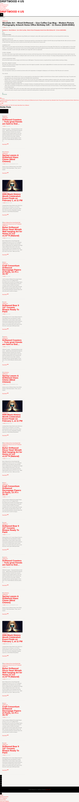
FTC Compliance (3, 6)
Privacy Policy (3, 7)
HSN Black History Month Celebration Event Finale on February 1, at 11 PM (12, 197)
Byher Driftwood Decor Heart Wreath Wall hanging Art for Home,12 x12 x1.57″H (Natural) (12, 231)
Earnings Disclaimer (4, 4)
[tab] (1, 776)
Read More (5, 144)
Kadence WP (48, 789)
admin (4, 27)
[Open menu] (1, 14)
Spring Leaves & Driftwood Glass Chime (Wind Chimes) (10, 158)
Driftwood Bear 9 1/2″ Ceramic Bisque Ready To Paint (10, 308)
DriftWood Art (5, 21)
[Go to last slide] (2, 111)
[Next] (6, 111)
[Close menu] (1, 794)
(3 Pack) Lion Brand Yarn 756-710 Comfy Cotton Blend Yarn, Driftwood (14, 104)
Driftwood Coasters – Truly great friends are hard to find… (12, 121)
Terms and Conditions (4, 9)
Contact (1, 3)
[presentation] (12, 116)
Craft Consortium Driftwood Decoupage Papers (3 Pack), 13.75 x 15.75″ (11, 269)
